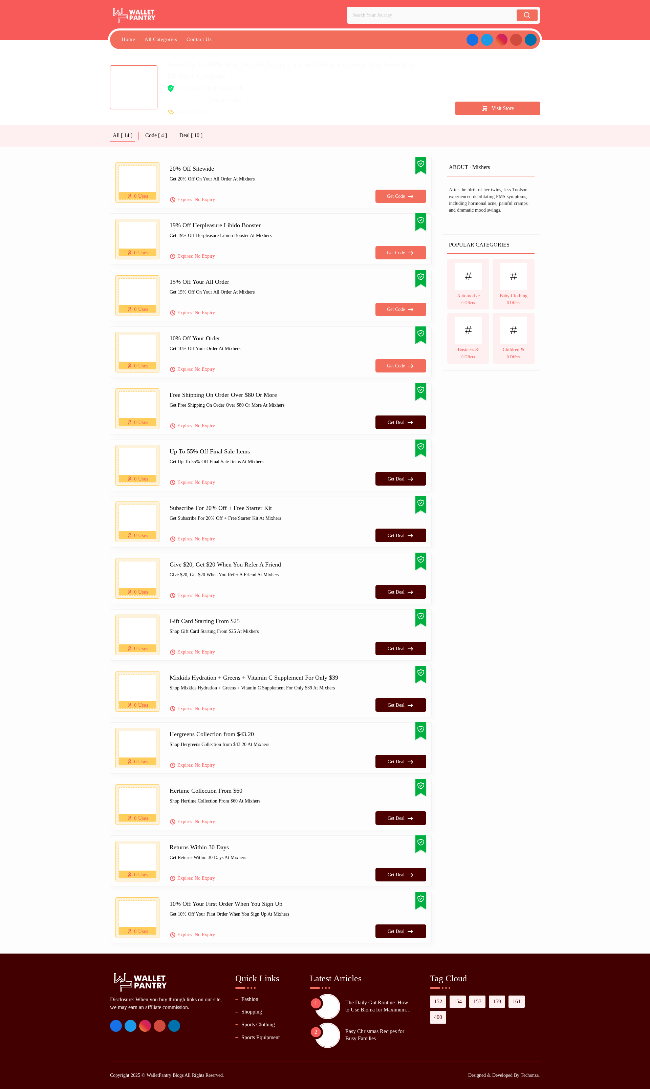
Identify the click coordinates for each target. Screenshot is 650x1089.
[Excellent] (193, 100)
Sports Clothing (258, 1024)
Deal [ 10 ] (190, 135)
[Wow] (200, 100)
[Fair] (178, 100)
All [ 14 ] (122, 135)
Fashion (249, 999)
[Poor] (170, 100)
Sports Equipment (260, 1037)
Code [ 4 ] (156, 135)
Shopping (251, 1012)
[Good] (185, 100)
